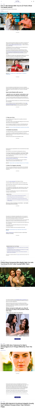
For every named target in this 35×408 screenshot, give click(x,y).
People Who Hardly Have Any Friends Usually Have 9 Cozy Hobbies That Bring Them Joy (17, 247)
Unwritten (18, 254)
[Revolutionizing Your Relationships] (17, 1)
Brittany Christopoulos (10, 232)
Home (1, 260)
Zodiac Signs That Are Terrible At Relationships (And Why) (16, 195)
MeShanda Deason (3, 350)
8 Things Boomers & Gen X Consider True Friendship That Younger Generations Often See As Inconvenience (17, 250)
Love (3, 260)
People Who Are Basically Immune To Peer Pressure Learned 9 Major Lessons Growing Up (17, 252)
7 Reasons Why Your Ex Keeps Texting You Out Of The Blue (19, 162)
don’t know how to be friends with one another (15, 51)
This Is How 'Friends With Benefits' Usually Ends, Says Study (19, 127)
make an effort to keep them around (15, 44)
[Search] (31, 1)
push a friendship (12, 181)
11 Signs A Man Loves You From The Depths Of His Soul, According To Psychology (17, 200)
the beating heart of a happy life (21, 299)
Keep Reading (17, 397)
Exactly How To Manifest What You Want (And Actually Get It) (17, 198)
